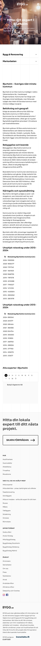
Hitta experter (7, 485)
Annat (5, 580)
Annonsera (6, 561)
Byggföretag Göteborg (11, 547)
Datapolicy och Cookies (11, 591)
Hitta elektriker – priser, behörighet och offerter (19, 488)
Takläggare (6, 511)
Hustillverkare (7, 459)
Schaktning (7, 514)
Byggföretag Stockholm (11, 543)
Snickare (6, 518)
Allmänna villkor (8, 587)
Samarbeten (7, 565)
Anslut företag (8, 536)
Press (5, 572)
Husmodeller (7, 463)
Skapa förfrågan (17, 440)
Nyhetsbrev (7, 576)
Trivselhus (6, 470)
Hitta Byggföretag (9, 539)
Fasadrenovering (9, 492)
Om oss (5, 568)
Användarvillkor (8, 583)
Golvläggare (7, 496)
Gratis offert (7, 532)
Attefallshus (7, 467)
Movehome (7, 474)
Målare (5, 507)
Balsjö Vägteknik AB (15, 385)
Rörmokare (7, 522)
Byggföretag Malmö (10, 551)
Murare (5, 503)
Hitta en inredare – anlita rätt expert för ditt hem (19, 499)
